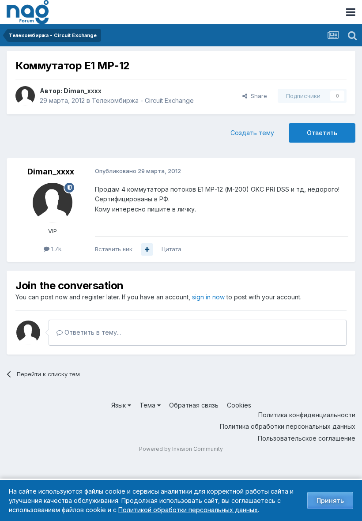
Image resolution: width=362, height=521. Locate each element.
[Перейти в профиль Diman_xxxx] (25, 96)
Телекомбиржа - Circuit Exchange (143, 100)
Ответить (322, 132)
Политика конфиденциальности (306, 415)
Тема (148, 405)
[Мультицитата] (147, 249)
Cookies (239, 405)
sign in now (208, 297)
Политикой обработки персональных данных (188, 509)
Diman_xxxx (83, 90)
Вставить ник (113, 249)
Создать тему (252, 132)
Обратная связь (194, 405)
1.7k (55, 248)
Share (257, 95)
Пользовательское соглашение (306, 438)
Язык (119, 405)
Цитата (171, 249)
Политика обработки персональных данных (287, 426)
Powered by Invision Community (181, 448)
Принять (330, 500)
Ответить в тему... (92, 332)
